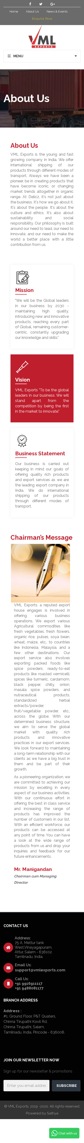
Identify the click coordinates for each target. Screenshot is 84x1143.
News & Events (57, 11)
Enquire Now (42, 18)
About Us (32, 11)
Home (14, 11)
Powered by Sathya (42, 1113)
